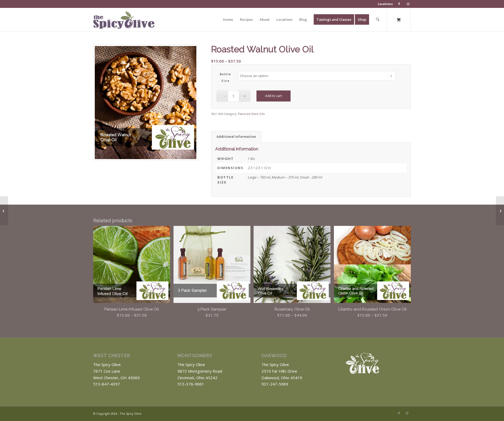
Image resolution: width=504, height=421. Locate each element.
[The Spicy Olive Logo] (123, 21)
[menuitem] (385, 4)
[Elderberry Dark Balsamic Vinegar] (500, 210)
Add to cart (273, 96)
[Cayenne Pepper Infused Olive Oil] (4, 210)
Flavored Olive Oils (251, 114)
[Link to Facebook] (399, 413)
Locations (385, 4)
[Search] (377, 19)
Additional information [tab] (236, 136)
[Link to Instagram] (407, 413)
